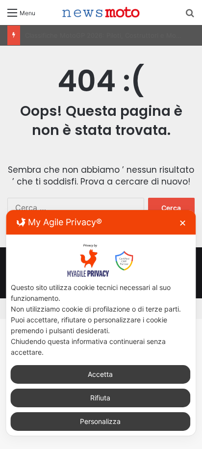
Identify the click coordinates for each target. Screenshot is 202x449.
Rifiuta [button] (100, 398)
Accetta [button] (100, 374)
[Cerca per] (190, 16)
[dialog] (101, 322)
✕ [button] (182, 223)
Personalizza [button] (100, 421)
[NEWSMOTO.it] (101, 12)
